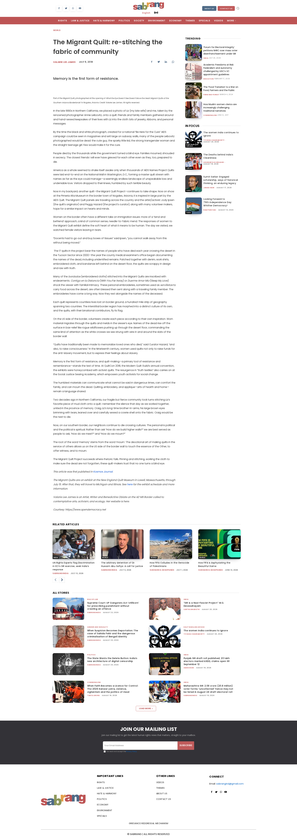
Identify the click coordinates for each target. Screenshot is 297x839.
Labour (189, 168)
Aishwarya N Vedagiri (213, 162)
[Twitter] (66, 8)
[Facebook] (59, 8)
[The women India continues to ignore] (193, 139)
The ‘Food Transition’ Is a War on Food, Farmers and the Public (220, 88)
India (205, 58)
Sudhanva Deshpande (162, 570)
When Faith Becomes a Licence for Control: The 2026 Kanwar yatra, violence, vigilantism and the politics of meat (112, 688)
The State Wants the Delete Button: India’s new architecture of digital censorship (112, 660)
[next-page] (62, 580)
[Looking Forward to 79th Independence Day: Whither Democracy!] (193, 205)
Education (208, 79)
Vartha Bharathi (192, 609)
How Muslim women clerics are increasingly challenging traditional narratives (220, 107)
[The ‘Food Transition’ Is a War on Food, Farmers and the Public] (193, 90)
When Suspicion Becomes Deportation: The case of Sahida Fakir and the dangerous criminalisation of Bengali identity (112, 633)
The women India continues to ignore (206, 630)
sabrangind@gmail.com (230, 783)
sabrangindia (61, 573)
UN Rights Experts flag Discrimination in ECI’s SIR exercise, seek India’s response (74, 566)
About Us (209, 8)
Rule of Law (92, 599)
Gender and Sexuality (97, 627)
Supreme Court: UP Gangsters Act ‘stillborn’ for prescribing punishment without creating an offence (113, 605)
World (56, 30)
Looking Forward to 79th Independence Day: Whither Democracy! (217, 202)
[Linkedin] (166, 62)
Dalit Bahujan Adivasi (192, 145)
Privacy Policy (131, 751)
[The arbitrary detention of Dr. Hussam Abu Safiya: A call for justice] (122, 544)
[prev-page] (55, 580)
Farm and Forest (211, 94)
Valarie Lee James (64, 62)
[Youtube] (80, 8)
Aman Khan (189, 668)
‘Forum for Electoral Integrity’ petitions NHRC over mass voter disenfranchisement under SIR (220, 50)
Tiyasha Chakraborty (214, 140)
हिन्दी (156, 12)
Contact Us (226, 8)
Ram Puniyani (209, 210)
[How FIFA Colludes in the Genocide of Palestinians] (171, 544)
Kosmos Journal (103, 471)
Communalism (210, 115)
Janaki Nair (208, 187)
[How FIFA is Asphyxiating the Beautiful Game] (219, 544)
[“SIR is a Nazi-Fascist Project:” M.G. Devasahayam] (165, 609)
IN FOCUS (192, 126)
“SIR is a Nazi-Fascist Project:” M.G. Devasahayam (204, 604)
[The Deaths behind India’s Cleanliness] (193, 161)
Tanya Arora (93, 695)
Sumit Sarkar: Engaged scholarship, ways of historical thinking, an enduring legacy (220, 180)
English (146, 12)
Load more (145, 708)
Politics (91, 655)
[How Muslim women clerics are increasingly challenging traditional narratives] (193, 109)
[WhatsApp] (73, 8)
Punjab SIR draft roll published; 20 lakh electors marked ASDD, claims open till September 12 (207, 661)
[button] (238, 8)
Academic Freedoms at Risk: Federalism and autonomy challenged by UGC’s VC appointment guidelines (218, 69)
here (130, 484)
